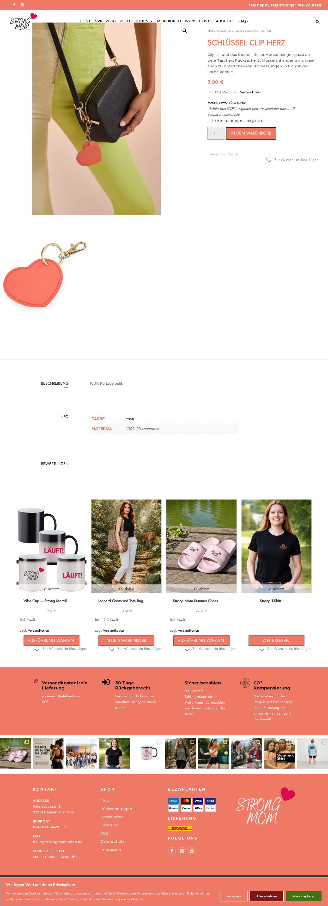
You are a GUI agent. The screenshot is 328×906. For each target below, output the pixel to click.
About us (225, 21)
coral (130, 419)
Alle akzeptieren (304, 896)
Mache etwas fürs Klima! (227, 103)
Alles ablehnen (266, 896)
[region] (164, 891)
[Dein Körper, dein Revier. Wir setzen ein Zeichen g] (279, 753)
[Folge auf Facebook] (14, 5)
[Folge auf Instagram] (22, 5)
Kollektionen (134, 21)
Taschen (233, 154)
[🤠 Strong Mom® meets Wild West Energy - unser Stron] (114, 753)
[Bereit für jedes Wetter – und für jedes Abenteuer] (180, 753)
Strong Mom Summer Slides (195, 601)
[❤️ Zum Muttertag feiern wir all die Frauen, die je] (48, 753)
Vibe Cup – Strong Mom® (45, 601)
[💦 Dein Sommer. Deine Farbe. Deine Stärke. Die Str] (15, 753)
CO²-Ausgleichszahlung (239, 121)
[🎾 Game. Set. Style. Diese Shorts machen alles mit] (213, 753)
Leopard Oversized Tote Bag (120, 601)
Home (85, 21)
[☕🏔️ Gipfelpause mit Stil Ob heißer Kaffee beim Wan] (246, 753)
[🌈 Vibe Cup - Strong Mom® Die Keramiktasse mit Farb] (147, 753)
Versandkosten (250, 92)
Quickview (51, 588)
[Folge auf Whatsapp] (192, 851)
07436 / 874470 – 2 (49, 827)
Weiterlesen (275, 640)
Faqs (243, 21)
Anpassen (234, 896)
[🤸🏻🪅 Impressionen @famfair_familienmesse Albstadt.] (81, 753)
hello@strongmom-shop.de (57, 842)
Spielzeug (105, 21)
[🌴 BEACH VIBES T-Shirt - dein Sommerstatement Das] (312, 753)
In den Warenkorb (251, 133)
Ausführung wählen (51, 640)
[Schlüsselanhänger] (45, 337)
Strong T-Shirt (270, 601)
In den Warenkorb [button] (126, 640)
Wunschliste (198, 21)
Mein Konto (169, 21)
